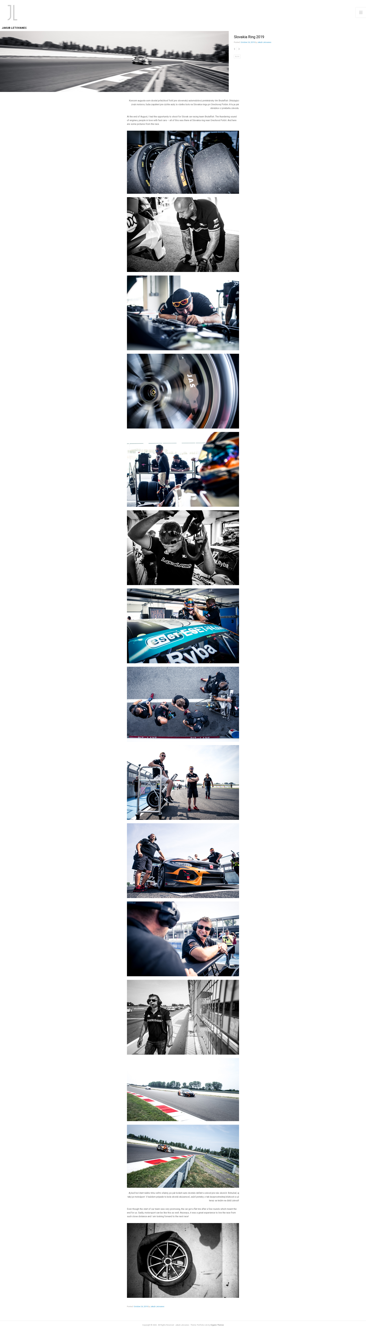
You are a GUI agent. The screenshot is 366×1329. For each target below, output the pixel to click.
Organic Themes (217, 1325)
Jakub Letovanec (14, 28)
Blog (237, 56)
